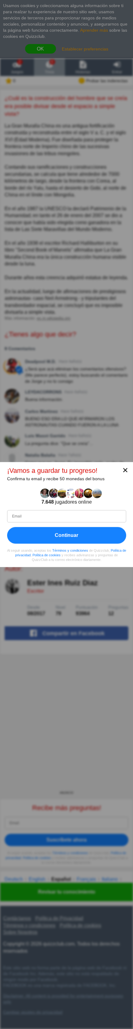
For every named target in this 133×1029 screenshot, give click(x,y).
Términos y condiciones (70, 550)
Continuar (66, 535)
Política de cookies (46, 555)
